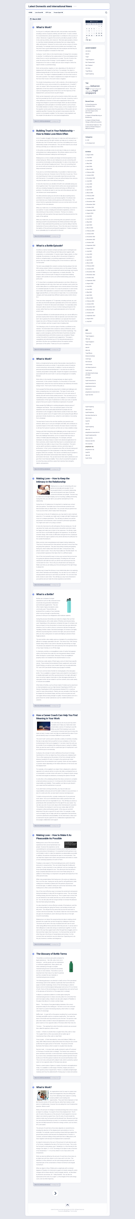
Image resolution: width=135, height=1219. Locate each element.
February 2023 (90, 266)
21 (96, 33)
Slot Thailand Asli (90, 62)
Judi (88, 140)
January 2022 (90, 304)
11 (89, 31)
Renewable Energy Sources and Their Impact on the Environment (93, 110)
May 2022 (89, 292)
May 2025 (89, 186)
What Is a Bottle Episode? (49, 245)
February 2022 (90, 301)
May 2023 (89, 257)
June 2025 (89, 184)
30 (101, 35)
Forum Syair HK (58, 12)
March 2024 (90, 227)
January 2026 (90, 175)
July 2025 (89, 181)
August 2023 (90, 248)
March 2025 (90, 192)
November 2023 (91, 239)
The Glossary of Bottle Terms (51, 953)
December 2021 (91, 307)
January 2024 (90, 233)
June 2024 (89, 219)
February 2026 (90, 172)
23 (101, 33)
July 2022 (89, 286)
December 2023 (91, 236)
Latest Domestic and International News (50, 6)
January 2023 (90, 268)
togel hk (87, 452)
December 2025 (91, 178)
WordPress (67, 1211)
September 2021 (91, 315)
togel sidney (88, 458)
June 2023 (89, 254)
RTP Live (48, 12)
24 (86, 35)
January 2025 (90, 198)
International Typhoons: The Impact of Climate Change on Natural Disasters (93, 126)
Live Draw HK (39, 12)
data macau (88, 409)
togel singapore (91, 91)
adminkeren (47, 121)
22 (99, 33)
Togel (87, 56)
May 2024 (89, 222)
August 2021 (90, 318)
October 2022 (90, 277)
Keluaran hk (88, 333)
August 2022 (90, 283)
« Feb (86, 40)
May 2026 (89, 163)
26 (91, 35)
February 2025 (90, 195)
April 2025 (89, 189)
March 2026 (90, 169)
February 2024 (90, 230)
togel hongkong (95, 88)
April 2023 (89, 260)
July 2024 (89, 216)
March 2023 (90, 263)
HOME (30, 12)
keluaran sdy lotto (90, 440)
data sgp (87, 338)
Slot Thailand (88, 65)
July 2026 (89, 157)
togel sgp (90, 91)
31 (86, 38)
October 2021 (90, 312)
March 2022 (90, 298)
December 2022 (91, 271)
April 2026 (89, 166)
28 (96, 35)
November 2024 (91, 204)
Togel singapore (89, 336)
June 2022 (89, 289)
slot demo (88, 51)
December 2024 (91, 201)
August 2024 (90, 213)
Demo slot (88, 344)
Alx (76, 1211)
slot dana (87, 68)
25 (89, 35)
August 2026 (90, 154)
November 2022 (91, 274)
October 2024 (90, 207)
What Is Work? (44, 27)
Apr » (90, 40)
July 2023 (89, 251)
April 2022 (89, 295)
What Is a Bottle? (45, 594)
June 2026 (89, 160)
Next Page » (55, 1193)
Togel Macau (88, 71)
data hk (87, 54)
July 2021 (89, 321)
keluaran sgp (92, 87)
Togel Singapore (89, 59)
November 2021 (91, 309)
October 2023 (90, 242)
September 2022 (91, 280)
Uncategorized (54, 121)
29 (99, 35)
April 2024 (89, 225)
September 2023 (91, 245)
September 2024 (91, 210)
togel (91, 88)
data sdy (87, 350)
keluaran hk (87, 86)
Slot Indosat (88, 361)
